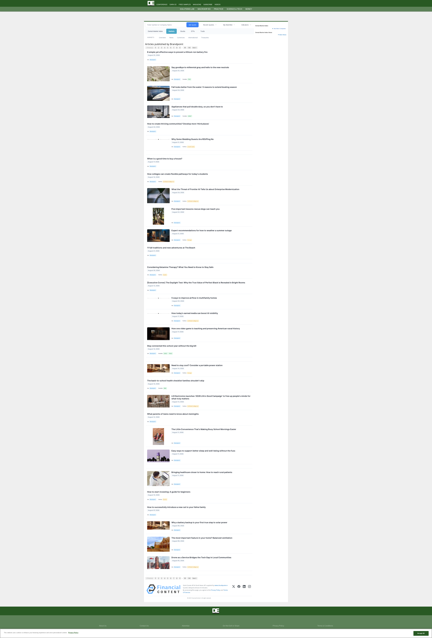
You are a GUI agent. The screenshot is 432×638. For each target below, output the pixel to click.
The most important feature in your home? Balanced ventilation (201, 538)
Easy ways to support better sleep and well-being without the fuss (203, 451)
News (171, 37)
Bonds (165, 499)
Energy (189, 240)
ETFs (193, 31)
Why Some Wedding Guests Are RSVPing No (192, 139)
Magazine (197, 4)
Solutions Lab (187, 9)
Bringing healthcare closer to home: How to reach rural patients (201, 472)
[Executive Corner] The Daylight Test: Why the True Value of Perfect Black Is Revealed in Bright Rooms (196, 282)
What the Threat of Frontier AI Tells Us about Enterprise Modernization (205, 189)
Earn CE (173, 4)
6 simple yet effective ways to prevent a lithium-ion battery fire (177, 52)
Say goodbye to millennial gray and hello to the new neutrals (200, 67)
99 (185, 48)
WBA (165, 388)
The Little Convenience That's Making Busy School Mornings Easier (203, 429)
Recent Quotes (208, 25)
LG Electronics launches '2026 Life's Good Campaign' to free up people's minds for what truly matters (210, 397)
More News (282, 35)
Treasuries (205, 37)
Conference (161, 4)
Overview (162, 37)
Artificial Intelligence (168, 181)
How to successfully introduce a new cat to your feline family (176, 507)
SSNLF (189, 116)
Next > (195, 48)
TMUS (170, 353)
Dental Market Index (155, 31)
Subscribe (207, 4)
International (193, 37)
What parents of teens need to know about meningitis (173, 414)
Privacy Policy (215, 590)
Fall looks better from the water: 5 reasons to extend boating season (204, 87)
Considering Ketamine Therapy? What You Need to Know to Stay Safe (180, 267)
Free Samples (185, 4)
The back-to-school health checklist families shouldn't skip (175, 380)
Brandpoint (153, 59)
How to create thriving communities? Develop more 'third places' (178, 124)
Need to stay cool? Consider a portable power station (197, 365)
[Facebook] (239, 589)
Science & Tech (234, 9)
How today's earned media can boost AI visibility (194, 313)
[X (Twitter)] (233, 589)
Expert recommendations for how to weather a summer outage (201, 230)
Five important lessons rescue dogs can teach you (195, 209)
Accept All (421, 633)
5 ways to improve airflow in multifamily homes (194, 298)
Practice (218, 9)
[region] (216, 633)
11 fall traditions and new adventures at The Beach (171, 248)
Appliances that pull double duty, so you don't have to (197, 106)
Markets (171, 31)
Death (164, 274)
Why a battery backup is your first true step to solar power (199, 522)
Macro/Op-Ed (204, 9)
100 (189, 48)
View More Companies (279, 28)
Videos (217, 4)
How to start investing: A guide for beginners (168, 492)
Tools (202, 31)
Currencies (181, 37)
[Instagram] (249, 589)
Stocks (182, 31)
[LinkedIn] (244, 589)
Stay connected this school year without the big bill (171, 346)
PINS (189, 79)
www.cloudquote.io (221, 585)
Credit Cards (191, 146)
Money (248, 9)
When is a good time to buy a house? (164, 158)
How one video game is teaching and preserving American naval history (205, 328)
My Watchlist (227, 25)
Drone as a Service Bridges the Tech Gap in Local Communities (201, 557)
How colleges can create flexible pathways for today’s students (177, 174)
